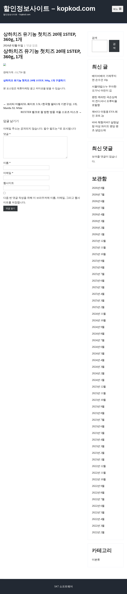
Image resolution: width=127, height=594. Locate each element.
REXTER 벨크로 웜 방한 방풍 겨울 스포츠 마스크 (51, 112)
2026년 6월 (98, 201)
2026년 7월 (98, 194)
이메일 (8, 173)
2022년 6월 (98, 505)
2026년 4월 (98, 214)
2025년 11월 (99, 247)
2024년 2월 (98, 373)
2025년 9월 (98, 260)
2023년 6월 (98, 426)
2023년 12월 (99, 386)
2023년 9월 (98, 406)
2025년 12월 (99, 240)
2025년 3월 (98, 300)
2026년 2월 (98, 227)
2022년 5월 (98, 512)
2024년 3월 (98, 366)
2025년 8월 (98, 267)
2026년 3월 (98, 221)
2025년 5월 (98, 287)
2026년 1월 (98, 234)
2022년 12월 (99, 466)
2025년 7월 (98, 274)
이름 (7, 162)
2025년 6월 (98, 280)
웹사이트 (8, 183)
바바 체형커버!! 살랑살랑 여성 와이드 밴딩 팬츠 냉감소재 (105, 126)
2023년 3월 (98, 446)
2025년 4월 (98, 293)
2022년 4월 (98, 519)
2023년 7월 (98, 419)
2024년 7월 (98, 340)
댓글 (7, 134)
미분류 (96, 559)
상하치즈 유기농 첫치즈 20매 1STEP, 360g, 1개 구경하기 (34, 80)
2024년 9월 (98, 327)
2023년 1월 (98, 459)
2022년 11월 (99, 472)
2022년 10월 (99, 479)
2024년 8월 (98, 333)
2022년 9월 (98, 486)
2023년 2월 (98, 452)
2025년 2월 (98, 307)
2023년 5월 (98, 433)
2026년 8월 (98, 187)
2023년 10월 (99, 399)
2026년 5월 (98, 207)
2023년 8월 (98, 413)
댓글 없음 (32, 45)
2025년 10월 (99, 254)
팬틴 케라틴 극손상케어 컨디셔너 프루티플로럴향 (104, 101)
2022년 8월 (98, 492)
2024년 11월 (99, 313)
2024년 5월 (98, 353)
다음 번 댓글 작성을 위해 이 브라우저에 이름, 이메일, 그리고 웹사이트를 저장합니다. (41, 200)
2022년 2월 (98, 532)
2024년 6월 (98, 346)
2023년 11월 (99, 393)
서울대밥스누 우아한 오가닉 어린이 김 (104, 88)
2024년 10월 (99, 320)
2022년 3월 (98, 525)
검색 (94, 37)
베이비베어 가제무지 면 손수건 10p (104, 78)
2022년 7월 (98, 499)
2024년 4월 (98, 360)
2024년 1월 (98, 380)
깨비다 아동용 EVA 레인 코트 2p (105, 113)
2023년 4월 (98, 439)
